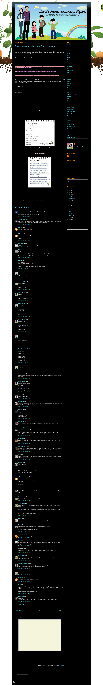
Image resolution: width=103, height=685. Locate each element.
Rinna (19, 540)
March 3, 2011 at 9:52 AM (24, 224)
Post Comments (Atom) (43, 614)
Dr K (19, 524)
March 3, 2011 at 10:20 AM (24, 398)
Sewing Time (70, 128)
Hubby (68, 85)
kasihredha (20, 243)
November (71, 198)
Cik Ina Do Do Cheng (23, 563)
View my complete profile (79, 146)
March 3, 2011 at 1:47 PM (24, 537)
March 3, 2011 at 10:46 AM (24, 443)
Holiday (69, 81)
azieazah (20, 571)
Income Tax (69, 87)
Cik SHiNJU (21, 596)
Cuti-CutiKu (69, 64)
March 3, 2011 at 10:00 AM (24, 268)
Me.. (19, 48)
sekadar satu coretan (23, 476)
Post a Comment (20, 604)
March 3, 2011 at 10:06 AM (24, 348)
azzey (19, 454)
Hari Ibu (69, 79)
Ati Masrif (20, 409)
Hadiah (68, 77)
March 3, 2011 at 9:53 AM (24, 240)
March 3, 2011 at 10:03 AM (24, 316)
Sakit (68, 122)
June (70, 205)
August (70, 202)
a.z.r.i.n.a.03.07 (24, 203)
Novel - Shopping (71, 113)
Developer (69, 66)
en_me (19, 394)
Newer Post (18, 610)
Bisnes (68, 55)
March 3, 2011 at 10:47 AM (24, 451)
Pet (68, 115)
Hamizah (20, 462)
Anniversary (70, 49)
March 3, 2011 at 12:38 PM (24, 500)
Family (68, 68)
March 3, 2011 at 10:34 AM (24, 418)
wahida (20, 210)
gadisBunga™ (21, 421)
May (70, 207)
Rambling (69, 120)
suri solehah (21, 555)
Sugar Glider (70, 133)
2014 (70, 188)
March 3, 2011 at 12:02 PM (24, 494)
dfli (54, 665)
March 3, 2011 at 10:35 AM (24, 425)
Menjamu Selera (70, 107)
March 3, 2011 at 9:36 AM (24, 216)
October (70, 200)
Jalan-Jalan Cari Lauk (72, 94)
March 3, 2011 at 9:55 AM (24, 257)
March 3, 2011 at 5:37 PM (24, 552)
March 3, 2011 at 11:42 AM (24, 474)
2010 (70, 217)
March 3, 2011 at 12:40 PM (24, 515)
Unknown (20, 577)
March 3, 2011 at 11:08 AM (24, 459)
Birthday (69, 53)
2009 (70, 219)
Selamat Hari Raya (71, 126)
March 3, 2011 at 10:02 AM (24, 289)
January (70, 215)
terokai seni (21, 534)
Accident (69, 44)
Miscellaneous (70, 109)
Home (40, 610)
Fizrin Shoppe (70, 70)
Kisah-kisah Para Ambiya (72, 100)
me (68, 103)
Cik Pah (20, 489)
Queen (19, 518)
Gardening (69, 74)
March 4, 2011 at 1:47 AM (24, 581)
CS (19, 249)
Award (68, 51)
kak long (20, 227)
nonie (19, 584)
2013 (70, 190)
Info (68, 90)
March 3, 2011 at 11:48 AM (24, 486)
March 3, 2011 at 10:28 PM (24, 574)
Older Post (61, 610)
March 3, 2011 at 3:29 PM (24, 545)
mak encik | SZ (21, 427)
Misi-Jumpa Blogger (71, 111)
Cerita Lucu (69, 59)
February (71, 213)
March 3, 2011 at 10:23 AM (24, 406)
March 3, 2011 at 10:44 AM (24, 435)
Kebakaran (69, 96)
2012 (70, 192)
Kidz (68, 98)
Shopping (69, 131)
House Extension (71, 83)
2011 (70, 194)
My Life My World (22, 446)
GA (68, 72)
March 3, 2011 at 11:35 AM (24, 466)
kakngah (20, 260)
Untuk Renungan (71, 137)
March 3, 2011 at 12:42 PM (24, 522)
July (70, 204)
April (70, 209)
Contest (69, 61)
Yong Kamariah (21, 219)
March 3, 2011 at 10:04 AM (24, 331)
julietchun (20, 438)
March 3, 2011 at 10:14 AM (24, 391)
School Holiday (70, 124)
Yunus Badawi (21, 496)
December (71, 196)
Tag (68, 135)
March (70, 211)
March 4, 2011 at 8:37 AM (24, 601)
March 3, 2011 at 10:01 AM (24, 279)
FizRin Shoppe (72, 156)
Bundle (68, 57)
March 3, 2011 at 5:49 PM (24, 560)
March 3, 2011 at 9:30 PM (24, 568)
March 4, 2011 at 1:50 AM (24, 593)
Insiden (69, 92)
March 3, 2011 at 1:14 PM (24, 531)
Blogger (62, 665)
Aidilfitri (69, 46)
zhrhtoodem (21, 401)
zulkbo (19, 351)
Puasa (68, 118)
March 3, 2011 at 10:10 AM (24, 362)
